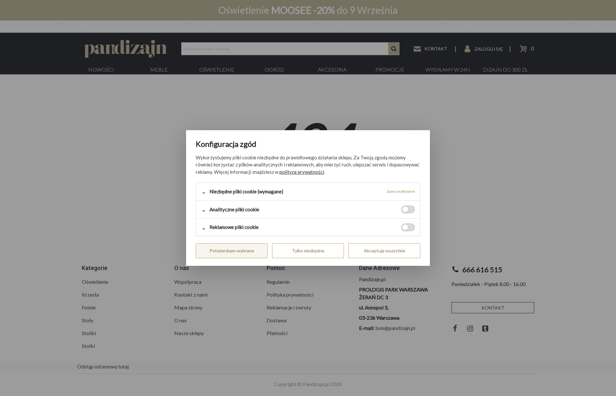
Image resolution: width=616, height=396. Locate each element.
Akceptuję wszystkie (384, 250)
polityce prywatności (301, 172)
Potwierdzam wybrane (232, 250)
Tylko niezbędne (308, 250)
